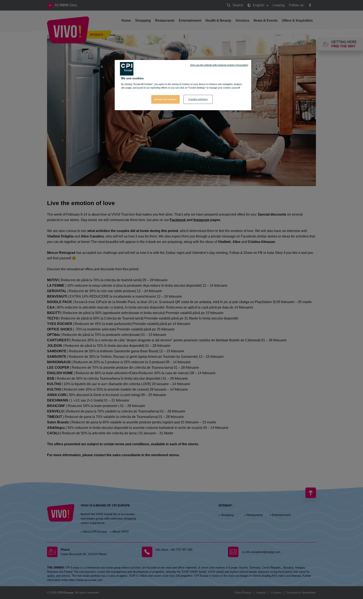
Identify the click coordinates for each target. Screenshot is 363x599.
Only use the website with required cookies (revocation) (219, 65)
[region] (183, 85)
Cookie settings (198, 99)
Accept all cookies (165, 99)
